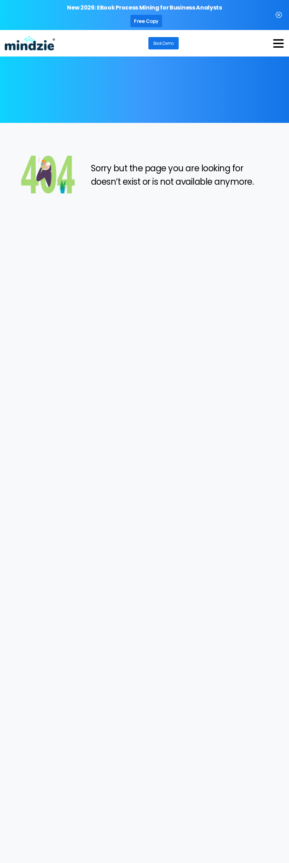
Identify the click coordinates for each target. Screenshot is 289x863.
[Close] (279, 15)
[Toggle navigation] (278, 43)
